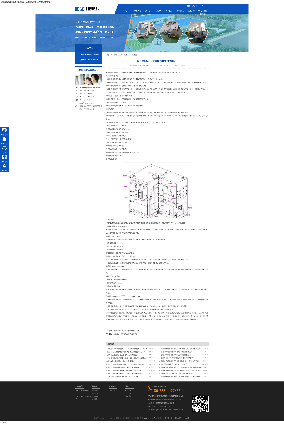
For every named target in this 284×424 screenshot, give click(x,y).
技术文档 (135, 55)
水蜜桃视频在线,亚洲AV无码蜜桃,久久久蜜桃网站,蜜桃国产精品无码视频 (25, 2)
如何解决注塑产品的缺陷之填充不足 (125, 334)
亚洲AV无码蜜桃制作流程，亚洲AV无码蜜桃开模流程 (125, 373)
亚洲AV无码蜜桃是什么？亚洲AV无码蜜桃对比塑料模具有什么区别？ (181, 349)
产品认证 (112, 390)
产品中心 (147, 11)
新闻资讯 (180, 11)
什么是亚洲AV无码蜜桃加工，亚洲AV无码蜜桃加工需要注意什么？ (128, 349)
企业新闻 (95, 390)
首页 (120, 55)
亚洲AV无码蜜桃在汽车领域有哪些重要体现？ (176, 352)
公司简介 (128, 390)
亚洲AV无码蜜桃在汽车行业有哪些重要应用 (176, 355)
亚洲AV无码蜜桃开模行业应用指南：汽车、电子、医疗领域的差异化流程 (181, 370)
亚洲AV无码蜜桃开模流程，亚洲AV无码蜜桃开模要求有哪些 (181, 367)
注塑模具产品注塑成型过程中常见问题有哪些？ (177, 373)
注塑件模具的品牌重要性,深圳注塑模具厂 (127, 331)
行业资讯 (95, 393)
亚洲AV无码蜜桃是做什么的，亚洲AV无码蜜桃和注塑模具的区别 (181, 377)
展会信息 (95, 396)
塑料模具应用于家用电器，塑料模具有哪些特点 (177, 358)
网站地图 (178, 418)
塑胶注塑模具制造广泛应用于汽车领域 (174, 364)
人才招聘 (95, 399)
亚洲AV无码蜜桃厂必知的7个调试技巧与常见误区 (124, 370)
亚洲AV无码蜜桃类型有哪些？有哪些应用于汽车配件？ (126, 352)
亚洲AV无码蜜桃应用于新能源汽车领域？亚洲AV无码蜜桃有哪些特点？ (181, 361)
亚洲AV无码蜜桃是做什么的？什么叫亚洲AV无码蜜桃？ (126, 364)
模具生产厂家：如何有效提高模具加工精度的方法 (124, 377)
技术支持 (191, 11)
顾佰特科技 (169, 418)
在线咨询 (4, 153)
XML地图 (186, 418)
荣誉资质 (169, 11)
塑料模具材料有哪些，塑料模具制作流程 (121, 361)
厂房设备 (158, 11)
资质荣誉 (128, 396)
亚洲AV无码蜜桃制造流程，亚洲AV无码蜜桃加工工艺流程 (127, 367)
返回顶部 (4, 171)
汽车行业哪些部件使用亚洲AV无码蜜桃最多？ (123, 355)
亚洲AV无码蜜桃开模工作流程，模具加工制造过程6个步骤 (127, 358)
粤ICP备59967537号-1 (149, 418)
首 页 (125, 11)
